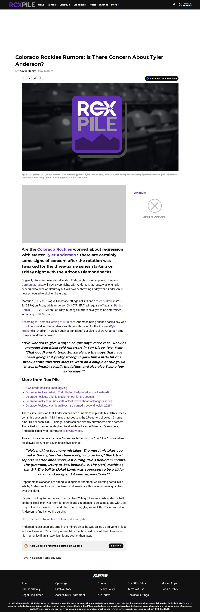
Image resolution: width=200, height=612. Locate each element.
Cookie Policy (169, 589)
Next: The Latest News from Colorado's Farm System (55, 519)
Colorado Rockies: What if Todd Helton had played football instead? (67, 392)
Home (25, 557)
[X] (180, 4)
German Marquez (33, 284)
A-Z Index (104, 595)
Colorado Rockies (54, 249)
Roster (92, 4)
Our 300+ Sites (137, 583)
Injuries (103, 4)
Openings (61, 583)
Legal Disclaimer (32, 595)
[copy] (41, 78)
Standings (80, 4)
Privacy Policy (106, 589)
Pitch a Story (63, 589)
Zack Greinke (107, 301)
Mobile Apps (169, 583)
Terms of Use (136, 589)
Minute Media (22, 603)
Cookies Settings (138, 595)
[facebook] (174, 4)
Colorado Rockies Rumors (46, 557)
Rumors (51, 4)
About (25, 583)
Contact (103, 583)
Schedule (65, 4)
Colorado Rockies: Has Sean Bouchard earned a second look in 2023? (68, 405)
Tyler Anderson (61, 255)
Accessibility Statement (70, 595)
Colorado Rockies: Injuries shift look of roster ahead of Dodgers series (68, 401)
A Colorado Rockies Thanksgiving (46, 387)
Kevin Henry (27, 70)
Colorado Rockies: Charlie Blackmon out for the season (59, 396)
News (41, 4)
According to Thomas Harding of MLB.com (48, 322)
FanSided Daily (31, 589)
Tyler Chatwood (72, 430)
